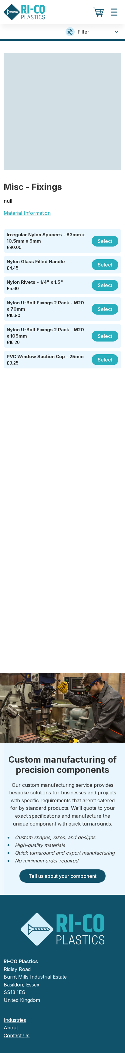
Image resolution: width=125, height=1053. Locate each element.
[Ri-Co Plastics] (24, 12)
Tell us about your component (62, 876)
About (11, 1028)
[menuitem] (62, 1020)
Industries (15, 1020)
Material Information (27, 213)
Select (105, 241)
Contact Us (16, 1035)
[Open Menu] (114, 12)
